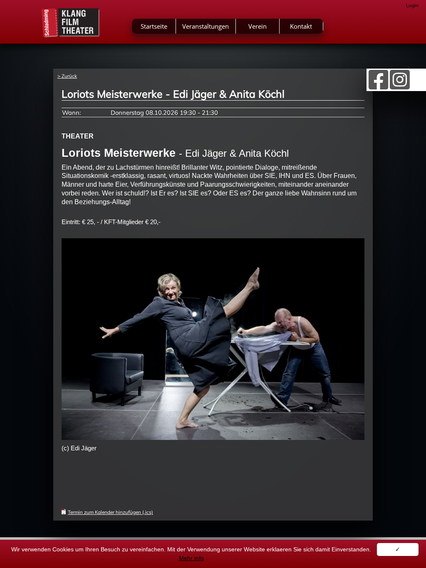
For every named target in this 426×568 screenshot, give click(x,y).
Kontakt (301, 26)
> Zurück (67, 76)
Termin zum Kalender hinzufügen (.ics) (110, 512)
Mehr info (191, 558)
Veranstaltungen (205, 26)
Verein (257, 26)
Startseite (154, 26)
